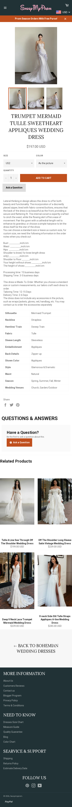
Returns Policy (10, 763)
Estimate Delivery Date (15, 768)
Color (39, 155)
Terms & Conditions (13, 705)
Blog (5, 737)
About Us (8, 680)
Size (5, 155)
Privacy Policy (10, 700)
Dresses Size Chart (13, 722)
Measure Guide (11, 727)
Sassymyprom (16, 796)
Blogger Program (12, 695)
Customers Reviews (13, 685)
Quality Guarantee (12, 732)
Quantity (8, 170)
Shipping (8, 758)
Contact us (9, 690)
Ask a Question (14, 187)
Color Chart (9, 741)
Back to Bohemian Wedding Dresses (37, 648)
